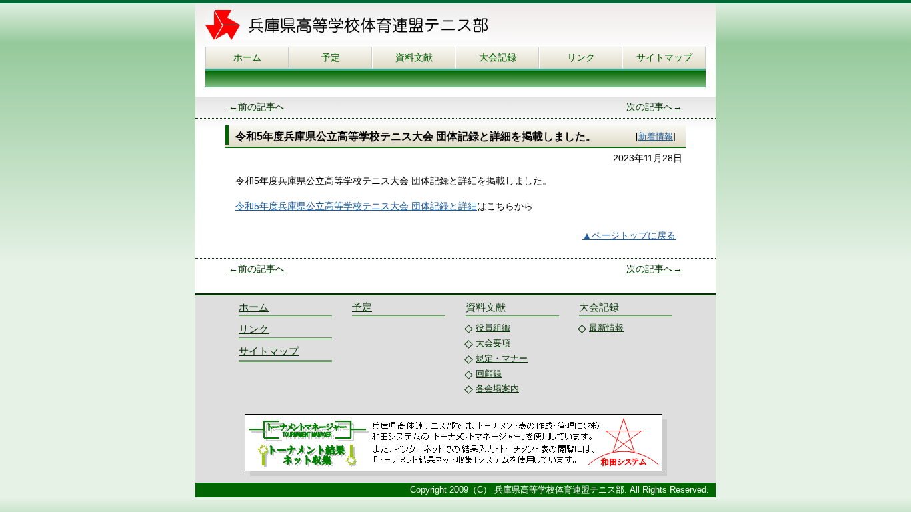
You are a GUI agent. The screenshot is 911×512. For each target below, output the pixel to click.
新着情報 (655, 136)
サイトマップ (664, 57)
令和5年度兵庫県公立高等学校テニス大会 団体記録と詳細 (356, 206)
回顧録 (489, 374)
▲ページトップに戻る (629, 235)
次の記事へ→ (654, 107)
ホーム (247, 57)
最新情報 (606, 328)
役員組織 (493, 328)
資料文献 (414, 57)
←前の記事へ (257, 107)
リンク (581, 57)
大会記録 (497, 57)
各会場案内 (497, 388)
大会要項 (493, 343)
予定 (330, 57)
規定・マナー (502, 358)
